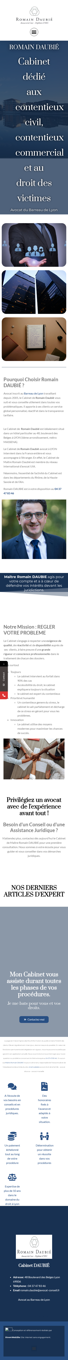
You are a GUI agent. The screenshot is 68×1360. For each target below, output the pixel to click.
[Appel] (4, 695)
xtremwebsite (34, 1067)
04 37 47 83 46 (51, 1058)
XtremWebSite (12, 1337)
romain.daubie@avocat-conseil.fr (40, 1290)
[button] (34, 32)
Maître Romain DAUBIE (14, 1063)
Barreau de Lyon (33, 393)
